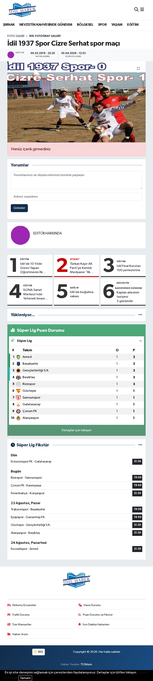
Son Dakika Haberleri (95, 624)
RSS (40, 651)
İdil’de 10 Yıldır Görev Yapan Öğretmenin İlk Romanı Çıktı (31, 268)
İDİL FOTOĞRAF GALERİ (45, 36)
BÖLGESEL (85, 25)
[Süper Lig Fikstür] (140, 445)
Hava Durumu (92, 605)
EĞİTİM (132, 25)
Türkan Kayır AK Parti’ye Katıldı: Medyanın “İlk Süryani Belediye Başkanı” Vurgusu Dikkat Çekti (82, 268)
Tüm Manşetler (21, 624)
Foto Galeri (15, 36)
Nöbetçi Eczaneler (24, 605)
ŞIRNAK (9, 25)
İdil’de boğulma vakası (81, 294)
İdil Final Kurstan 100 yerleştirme (129, 268)
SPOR (102, 25)
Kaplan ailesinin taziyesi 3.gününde (128, 297)
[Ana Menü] (142, 10)
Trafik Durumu (21, 614)
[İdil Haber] (22, 10)
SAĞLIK (74, 287)
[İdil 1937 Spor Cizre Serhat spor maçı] (76, 101)
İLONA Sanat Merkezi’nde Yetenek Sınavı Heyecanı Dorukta (36, 294)
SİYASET (74, 259)
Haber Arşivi (20, 634)
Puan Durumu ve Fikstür (98, 614)
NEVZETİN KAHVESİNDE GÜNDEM (45, 25)
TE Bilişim (86, 664)
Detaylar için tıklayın (76, 430)
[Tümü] (140, 315)
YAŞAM (117, 25)
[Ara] (136, 10)
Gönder (19, 208)
